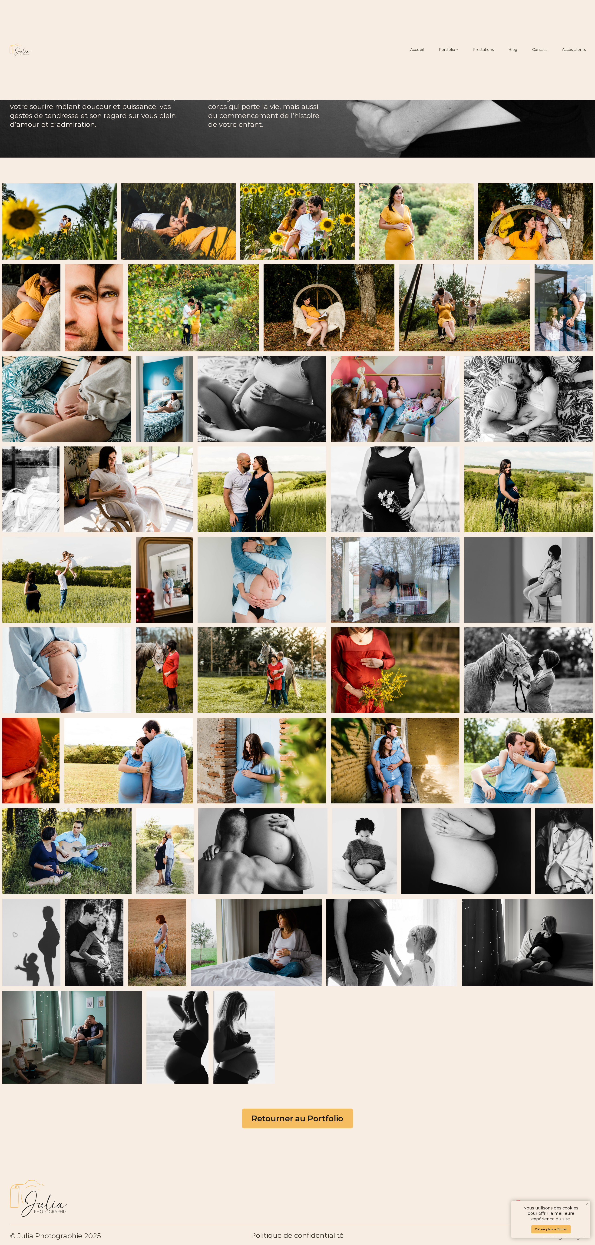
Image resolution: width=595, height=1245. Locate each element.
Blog (513, 49)
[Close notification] (587, 1204)
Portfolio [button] (447, 49)
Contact (539, 49)
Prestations (483, 49)
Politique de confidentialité (297, 1235)
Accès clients (574, 49)
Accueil (417, 49)
